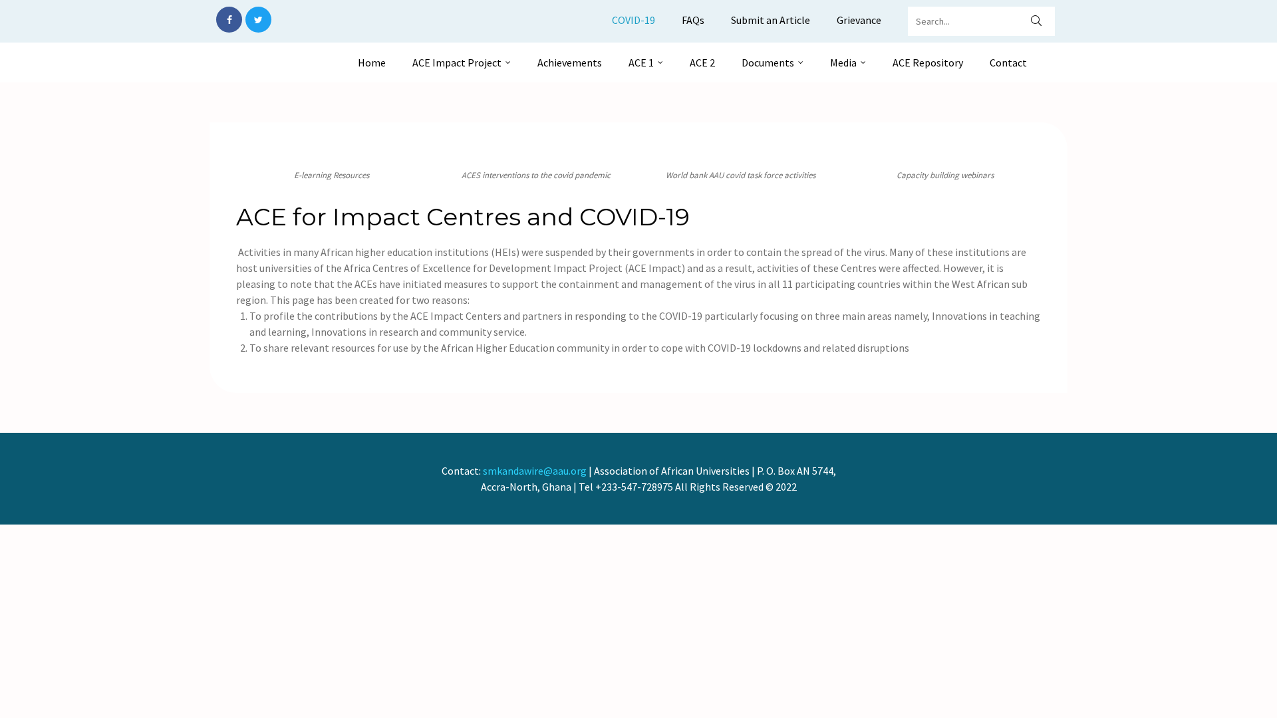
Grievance (859, 20)
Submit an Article (770, 20)
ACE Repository (928, 62)
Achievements (569, 62)
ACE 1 (641, 62)
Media (843, 62)
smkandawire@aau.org (535, 470)
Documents (768, 62)
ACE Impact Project (456, 62)
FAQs (693, 20)
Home (372, 62)
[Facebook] (229, 20)
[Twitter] (258, 20)
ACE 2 (702, 62)
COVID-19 (633, 20)
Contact (1008, 62)
